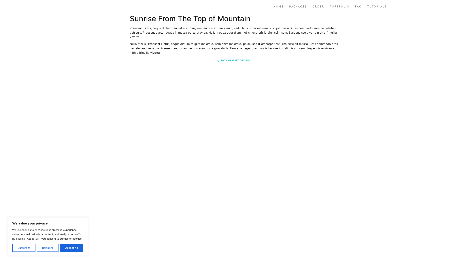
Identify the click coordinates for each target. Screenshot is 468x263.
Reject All (47, 247)
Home (278, 6)
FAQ (358, 6)
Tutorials (377, 6)
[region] (47, 236)
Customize (24, 247)
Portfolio (340, 6)
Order (318, 6)
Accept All (71, 247)
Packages (298, 6)
